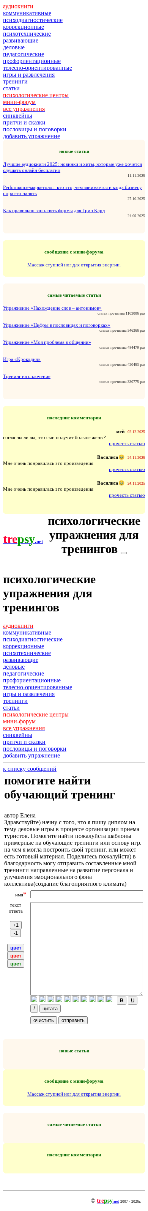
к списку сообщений (30, 768)
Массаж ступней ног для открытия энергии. (74, 265)
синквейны (17, 115)
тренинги (15, 81)
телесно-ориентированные (37, 68)
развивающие (20, 40)
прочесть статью (127, 443)
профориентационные (32, 61)
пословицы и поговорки (34, 129)
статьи (11, 88)
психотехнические (27, 33)
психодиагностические (33, 20)
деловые (14, 47)
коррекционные (23, 27)
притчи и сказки (24, 122)
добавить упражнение (31, 136)
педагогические (23, 54)
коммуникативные (27, 13)
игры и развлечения (29, 74)
